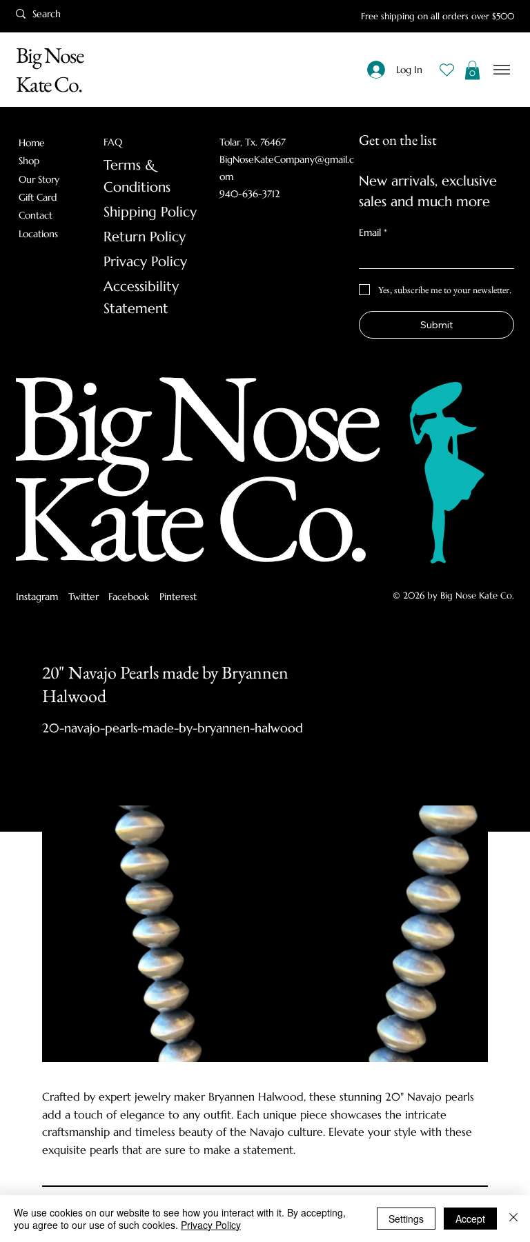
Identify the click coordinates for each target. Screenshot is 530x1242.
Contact (35, 215)
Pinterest (178, 596)
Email (373, 232)
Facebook (128, 596)
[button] (472, 70)
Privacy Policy (145, 261)
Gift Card (38, 197)
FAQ (113, 142)
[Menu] (502, 70)
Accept (470, 1218)
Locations (38, 234)
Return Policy (145, 237)
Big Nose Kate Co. (49, 70)
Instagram (37, 596)
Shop (29, 160)
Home (32, 143)
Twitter (83, 596)
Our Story (39, 179)
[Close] (513, 1218)
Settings (406, 1218)
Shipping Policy (150, 212)
